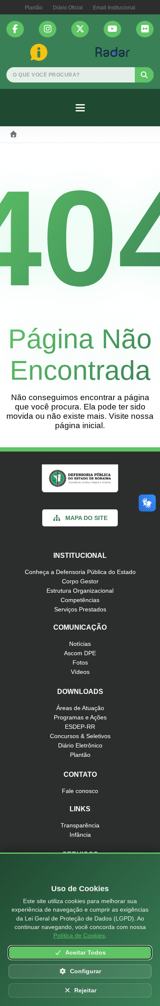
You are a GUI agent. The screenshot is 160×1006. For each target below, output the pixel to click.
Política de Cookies (79, 935)
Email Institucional (114, 8)
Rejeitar (85, 990)
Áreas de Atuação (80, 708)
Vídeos (80, 671)
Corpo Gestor (80, 581)
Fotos (80, 662)
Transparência (80, 825)
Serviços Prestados (80, 609)
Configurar (85, 971)
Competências (80, 600)
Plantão (34, 8)
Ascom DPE (80, 653)
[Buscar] (144, 74)
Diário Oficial (68, 8)
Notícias (80, 643)
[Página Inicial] (13, 134)
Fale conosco (80, 790)
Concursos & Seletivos (80, 736)
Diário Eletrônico (80, 745)
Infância (80, 834)
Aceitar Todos (85, 952)
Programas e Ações (80, 717)
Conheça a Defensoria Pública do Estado (80, 571)
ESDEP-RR (80, 726)
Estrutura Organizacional (80, 590)
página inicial (79, 425)
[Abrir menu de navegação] (80, 107)
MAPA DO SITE (86, 517)
